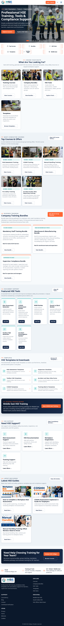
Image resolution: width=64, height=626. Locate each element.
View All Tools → (56, 290)
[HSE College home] (6, 2)
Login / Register (50, 2)
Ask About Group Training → (54, 214)
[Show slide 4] (33, 40)
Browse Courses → (50, 558)
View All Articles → (56, 479)
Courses (35, 581)
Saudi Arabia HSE (38, 600)
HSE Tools (35, 586)
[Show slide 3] (31, 40)
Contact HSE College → (51, 554)
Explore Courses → (8, 32)
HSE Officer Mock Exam (39, 602)
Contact (3, 602)
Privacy (3, 611)
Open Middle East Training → (51, 406)
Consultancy (4, 597)
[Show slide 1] (27, 40)
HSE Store (35, 591)
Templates (36, 588)
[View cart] (57, 2)
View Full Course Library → (54, 138)
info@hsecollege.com (11, 571)
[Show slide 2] (30, 40)
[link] (32, 24)
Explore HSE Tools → (23, 32)
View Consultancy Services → (53, 422)
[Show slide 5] (35, 40)
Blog (2, 600)
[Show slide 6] (37, 40)
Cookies (3, 618)
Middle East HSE (37, 597)
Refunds (3, 616)
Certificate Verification (7, 604)
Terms (3, 613)
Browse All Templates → (54, 358)
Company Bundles (38, 584)
